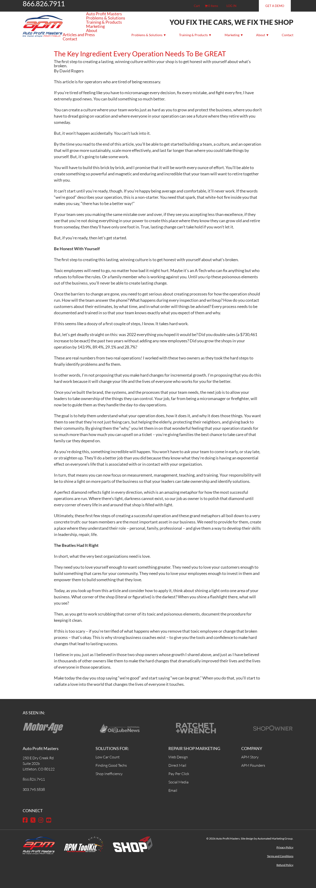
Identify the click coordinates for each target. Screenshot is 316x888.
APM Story (250, 757)
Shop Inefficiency (109, 773)
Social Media (178, 782)
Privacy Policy (284, 847)
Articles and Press (79, 34)
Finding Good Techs (111, 765)
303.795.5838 (34, 789)
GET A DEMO (274, 6)
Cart (197, 6)
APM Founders (253, 765)
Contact (287, 35)
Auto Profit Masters (104, 13)
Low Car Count (108, 757)
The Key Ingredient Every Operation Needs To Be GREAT (140, 53)
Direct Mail (177, 765)
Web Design (178, 757)
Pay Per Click (178, 773)
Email (172, 790)
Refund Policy (284, 865)
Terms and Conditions (280, 856)
